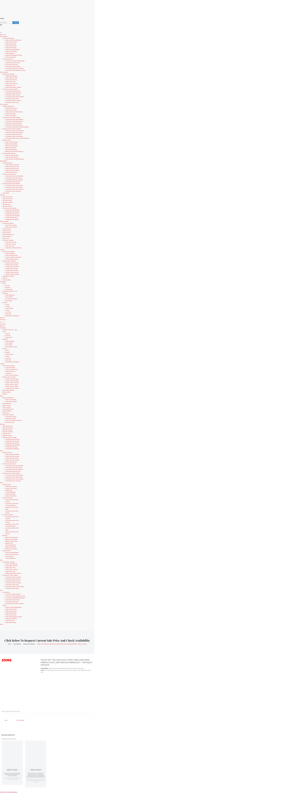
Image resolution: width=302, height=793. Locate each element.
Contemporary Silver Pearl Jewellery (12, 129)
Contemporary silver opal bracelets (14, 185)
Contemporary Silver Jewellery (10, 89)
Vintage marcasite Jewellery (10, 208)
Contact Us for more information (8, 792)
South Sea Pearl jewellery (9, 153)
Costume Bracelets (10, 253)
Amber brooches (7, 231)
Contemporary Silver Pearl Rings (14, 134)
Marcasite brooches (8, 198)
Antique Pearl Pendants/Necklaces (14, 112)
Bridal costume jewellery (9, 251)
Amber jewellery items (8, 234)
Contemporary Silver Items (12, 98)
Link (67, 670)
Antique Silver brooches (11, 78)
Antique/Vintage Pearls (8, 106)
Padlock (75, 670)
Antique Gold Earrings (11, 47)
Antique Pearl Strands (11, 115)
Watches (5, 278)
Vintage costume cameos (12, 268)
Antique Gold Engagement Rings (14, 55)
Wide (86, 670)
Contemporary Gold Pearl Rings (13, 123)
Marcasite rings (6, 204)
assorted (5, 302)
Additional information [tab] (11, 711)
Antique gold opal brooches (12, 166)
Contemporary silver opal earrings (14, 187)
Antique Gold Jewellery (8, 38)
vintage (82, 670)
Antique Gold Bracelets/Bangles (13, 40)
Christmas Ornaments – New (10, 291)
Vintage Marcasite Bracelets (12, 210)
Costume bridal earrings (11, 255)
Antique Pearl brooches (11, 108)
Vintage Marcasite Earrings (12, 214)
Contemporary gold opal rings (13, 181)
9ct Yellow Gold (20, 720)
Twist (78, 670)
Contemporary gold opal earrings (14, 178)
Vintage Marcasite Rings (12, 217)
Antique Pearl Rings (10, 113)
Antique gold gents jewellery (12, 49)
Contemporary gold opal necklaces (14, 180)
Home (9, 644)
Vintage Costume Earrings (12, 272)
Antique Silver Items (10, 81)
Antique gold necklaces (11, 51)
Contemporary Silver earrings (13, 95)
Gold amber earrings (11, 244)
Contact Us (3, 319)
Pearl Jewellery (4, 104)
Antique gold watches (11, 57)
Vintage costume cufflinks (12, 270)
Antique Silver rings (10, 85)
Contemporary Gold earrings (13, 62)
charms (7, 304)
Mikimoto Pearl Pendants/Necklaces (14, 151)
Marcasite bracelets (8, 197)
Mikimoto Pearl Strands (11, 149)
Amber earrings (6, 232)
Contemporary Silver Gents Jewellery (15, 96)
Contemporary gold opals (9, 174)
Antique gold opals (7, 163)
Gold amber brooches (11, 242)
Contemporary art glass (11, 298)
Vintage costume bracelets (12, 263)
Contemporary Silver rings (12, 102)
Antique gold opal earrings (12, 168)
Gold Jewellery (3, 36)
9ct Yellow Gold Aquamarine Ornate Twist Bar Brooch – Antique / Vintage (12, 774)
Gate (56, 670)
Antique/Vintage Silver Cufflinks (13, 87)
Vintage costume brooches (12, 266)
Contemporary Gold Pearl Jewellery (11, 117)
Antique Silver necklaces (12, 83)
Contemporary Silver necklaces (13, 100)
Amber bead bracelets (11, 225)
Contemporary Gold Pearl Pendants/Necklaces (17, 127)
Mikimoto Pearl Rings (11, 147)
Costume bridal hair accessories (13, 257)
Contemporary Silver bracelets (13, 91)
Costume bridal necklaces (12, 259)
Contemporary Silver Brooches (13, 93)
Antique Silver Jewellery (9, 74)
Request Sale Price (12, 769)
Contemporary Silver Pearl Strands (14, 136)
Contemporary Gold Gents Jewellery (15, 68)
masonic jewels (9, 308)
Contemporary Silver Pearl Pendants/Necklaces (17, 138)
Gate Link (60, 670)
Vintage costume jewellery (9, 261)
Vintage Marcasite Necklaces (13, 215)
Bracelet (53, 670)
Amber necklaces (7, 236)
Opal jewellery (3, 161)
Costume (2, 249)
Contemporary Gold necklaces (13, 66)
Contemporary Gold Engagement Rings (15, 70)
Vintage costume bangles (12, 265)
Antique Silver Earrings (11, 79)
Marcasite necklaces (8, 202)
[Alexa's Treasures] (31, 8)
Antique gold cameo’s (11, 44)
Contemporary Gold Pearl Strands (14, 125)
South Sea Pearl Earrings (12, 157)
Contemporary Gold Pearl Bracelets (14, 119)
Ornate (70, 670)
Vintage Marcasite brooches (12, 212)
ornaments (8, 312)
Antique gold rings (10, 53)
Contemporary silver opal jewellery (11, 183)
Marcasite (2, 195)
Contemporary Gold (8, 59)
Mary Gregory (9, 300)
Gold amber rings (10, 246)
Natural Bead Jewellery (8, 276)
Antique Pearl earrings (11, 110)
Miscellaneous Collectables (12, 315)
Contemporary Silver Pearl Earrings (14, 132)
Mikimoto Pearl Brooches (12, 142)
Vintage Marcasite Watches (12, 219)
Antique (48, 670)
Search (16, 22)
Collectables (3, 282)
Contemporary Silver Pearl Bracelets (15, 130)
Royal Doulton (9, 289)
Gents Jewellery (7, 280)
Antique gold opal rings (11, 172)
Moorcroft (8, 287)
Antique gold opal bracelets (12, 164)
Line (65, 670)
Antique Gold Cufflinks (11, 45)
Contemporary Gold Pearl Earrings (14, 121)
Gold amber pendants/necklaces (14, 248)
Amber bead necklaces (11, 227)
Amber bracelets (7, 229)
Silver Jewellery (4, 72)
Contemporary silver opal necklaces (14, 189)
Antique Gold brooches (11, 42)
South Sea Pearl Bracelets (12, 155)
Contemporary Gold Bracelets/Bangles (15, 61)
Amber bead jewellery (8, 223)
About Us (2, 317)
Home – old (3, 34)
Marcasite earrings (7, 200)
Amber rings (6, 238)
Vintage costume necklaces (12, 274)
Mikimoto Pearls (7, 140)
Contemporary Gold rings (12, 64)
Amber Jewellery (4, 221)
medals (7, 310)
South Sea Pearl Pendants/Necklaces (15, 159)
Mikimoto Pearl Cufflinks (11, 144)
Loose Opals (6, 193)
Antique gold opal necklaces (12, 170)
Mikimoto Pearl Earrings (11, 146)
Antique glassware (10, 295)
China (4, 283)
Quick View (20, 743)
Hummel (8, 285)
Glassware (5, 293)
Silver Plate (8, 314)
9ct (45, 670)
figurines (8, 306)
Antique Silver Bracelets (11, 76)
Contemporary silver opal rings (13, 191)
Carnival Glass (9, 297)
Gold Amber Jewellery (8, 240)
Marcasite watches (7, 206)
